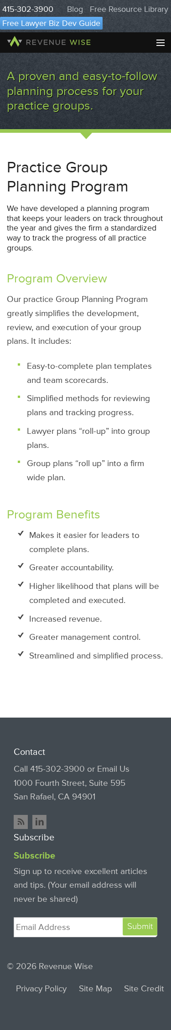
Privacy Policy (41, 989)
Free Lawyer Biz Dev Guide (51, 23)
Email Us (113, 769)
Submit (140, 926)
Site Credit (144, 989)
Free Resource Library (129, 9)
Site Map (95, 989)
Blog (75, 9)
